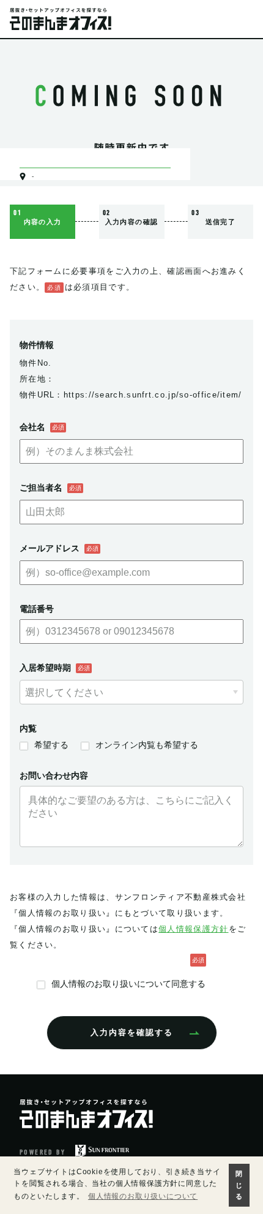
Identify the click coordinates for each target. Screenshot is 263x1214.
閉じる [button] (239, 1185)
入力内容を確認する (132, 1032)
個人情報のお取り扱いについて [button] (143, 1196)
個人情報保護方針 (193, 928)
